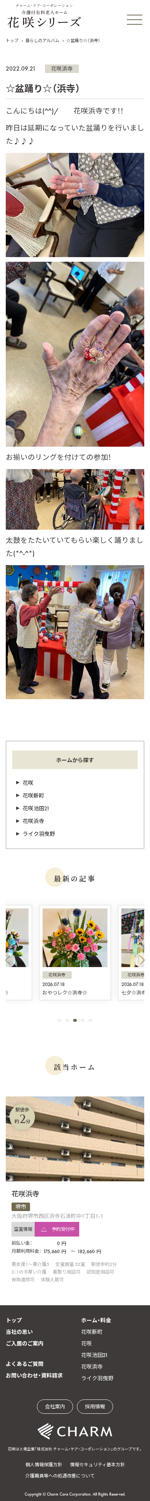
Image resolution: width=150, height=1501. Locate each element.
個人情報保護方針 (43, 1465)
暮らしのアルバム (42, 40)
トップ (12, 40)
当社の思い (19, 1331)
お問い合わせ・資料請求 (34, 1375)
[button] (7, 960)
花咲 (28, 782)
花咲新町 (33, 795)
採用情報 (95, 1406)
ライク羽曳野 (39, 833)
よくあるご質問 (24, 1363)
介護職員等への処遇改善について (60, 1476)
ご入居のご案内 (24, 1343)
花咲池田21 (36, 808)
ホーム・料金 (96, 1320)
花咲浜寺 (62, 68)
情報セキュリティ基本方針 (97, 1465)
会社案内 (55, 1406)
